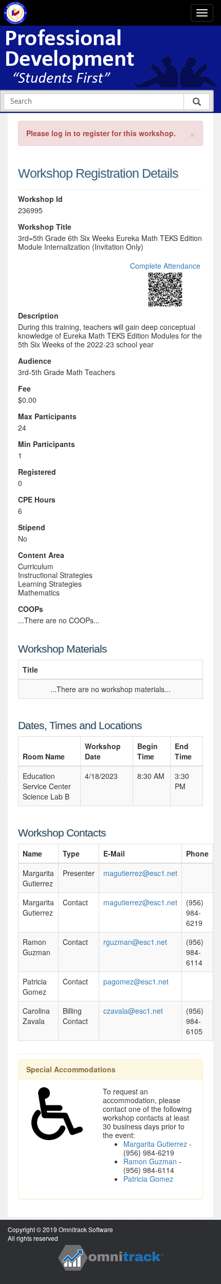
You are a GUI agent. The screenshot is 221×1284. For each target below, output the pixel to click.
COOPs (30, 609)
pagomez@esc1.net (136, 981)
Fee (24, 388)
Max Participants (47, 416)
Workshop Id (40, 199)
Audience (34, 361)
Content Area (41, 555)
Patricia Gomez (148, 1179)
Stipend (31, 527)
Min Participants (46, 444)
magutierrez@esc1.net (140, 873)
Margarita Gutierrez (155, 1144)
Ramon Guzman (150, 1161)
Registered (37, 472)
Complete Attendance (165, 265)
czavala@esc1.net (133, 1011)
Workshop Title (44, 226)
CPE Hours (37, 499)
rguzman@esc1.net (135, 942)
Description (38, 315)
